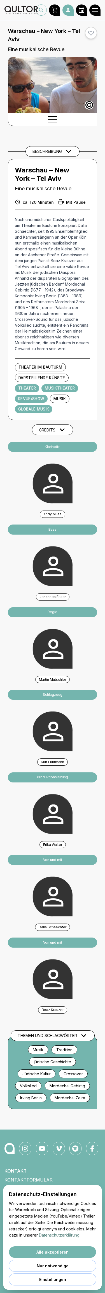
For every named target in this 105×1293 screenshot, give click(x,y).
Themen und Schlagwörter (47, 1035)
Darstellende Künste (41, 378)
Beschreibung (47, 151)
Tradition (64, 1049)
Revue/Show (31, 399)
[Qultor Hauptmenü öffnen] (95, 10)
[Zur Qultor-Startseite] (9, 1148)
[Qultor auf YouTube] (42, 1148)
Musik (59, 399)
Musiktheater (60, 388)
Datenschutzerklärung (60, 1235)
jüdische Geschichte (52, 1061)
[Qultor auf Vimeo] (59, 1148)
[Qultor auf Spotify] (75, 1148)
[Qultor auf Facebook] (92, 1148)
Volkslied (28, 1085)
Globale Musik (33, 409)
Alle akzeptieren (52, 1252)
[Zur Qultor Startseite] (20, 10)
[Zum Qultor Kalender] (81, 10)
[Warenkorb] (54, 10)
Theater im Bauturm (40, 367)
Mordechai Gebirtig (67, 1085)
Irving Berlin (31, 1097)
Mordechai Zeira (70, 1097)
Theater (27, 388)
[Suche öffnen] (41, 10)
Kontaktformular (28, 1180)
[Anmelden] (68, 10)
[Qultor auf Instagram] (25, 1148)
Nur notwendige (53, 1265)
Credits (47, 430)
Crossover (73, 1073)
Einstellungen (52, 1279)
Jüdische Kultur (36, 1073)
